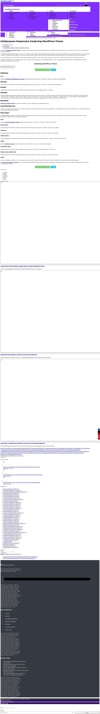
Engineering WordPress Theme (11, 508)
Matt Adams (6, 46)
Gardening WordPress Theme (10, 48)
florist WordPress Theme (55, 448)
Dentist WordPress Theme (10, 501)
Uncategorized (7, 541)
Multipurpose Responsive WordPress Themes (53, 451)
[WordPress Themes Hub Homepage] (7, 565)
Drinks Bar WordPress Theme (11, 502)
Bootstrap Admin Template (10, 493)
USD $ (86, 3)
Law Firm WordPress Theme (10, 522)
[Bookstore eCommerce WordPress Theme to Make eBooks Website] (5, 481)
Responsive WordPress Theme (54, 453)
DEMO (53, 69)
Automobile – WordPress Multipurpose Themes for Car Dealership (20, 557)
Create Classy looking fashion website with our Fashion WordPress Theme (23, 266)
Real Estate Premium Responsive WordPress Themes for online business (23, 474)
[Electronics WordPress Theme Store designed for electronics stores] (5, 465)
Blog (58, 5)
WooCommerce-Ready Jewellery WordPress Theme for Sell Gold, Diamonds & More (14, 674)
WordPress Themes (24, 48)
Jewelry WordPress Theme (10, 520)
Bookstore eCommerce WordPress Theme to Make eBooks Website (21, 482)
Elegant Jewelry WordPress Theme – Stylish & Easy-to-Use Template (14, 668)
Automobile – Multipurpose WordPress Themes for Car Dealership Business (23, 443)
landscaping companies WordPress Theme (15, 451)
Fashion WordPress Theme (10, 510)
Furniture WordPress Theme (10, 514)
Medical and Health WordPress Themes (13, 523)
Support (7, 613)
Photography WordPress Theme (11, 528)
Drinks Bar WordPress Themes (11, 504)
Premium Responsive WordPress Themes (20, 453)
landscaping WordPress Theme (34, 451)
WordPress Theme (16, 454)
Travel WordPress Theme (9, 540)
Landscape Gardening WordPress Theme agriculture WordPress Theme (51, 450)
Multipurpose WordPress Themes (74, 451)
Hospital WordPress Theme (10, 517)
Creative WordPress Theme (41, 448)
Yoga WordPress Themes (9, 547)
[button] (5, 172)
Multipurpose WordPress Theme (11, 526)
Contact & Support (73, 5)
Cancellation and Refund (11, 618)
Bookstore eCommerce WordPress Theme (14, 492)
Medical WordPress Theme (10, 525)
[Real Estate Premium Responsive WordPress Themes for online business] (5, 473)
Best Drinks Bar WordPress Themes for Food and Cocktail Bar (19, 354)
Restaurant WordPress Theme (11, 538)
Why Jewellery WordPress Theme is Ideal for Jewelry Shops (14, 662)
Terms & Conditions (10, 627)
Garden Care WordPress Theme (69, 448)
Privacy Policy (8, 629)
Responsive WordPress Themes (70, 453)
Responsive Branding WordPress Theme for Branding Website (19, 558)
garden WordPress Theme (11, 450)
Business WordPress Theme (8, 448)
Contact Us (8, 624)
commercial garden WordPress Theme (24, 448)
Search (87, 712)
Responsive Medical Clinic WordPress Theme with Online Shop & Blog (15, 671)
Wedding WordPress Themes (10, 543)
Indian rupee (4, 703)
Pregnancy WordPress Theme (11, 531)
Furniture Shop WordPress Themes (12, 513)
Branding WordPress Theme (10, 495)
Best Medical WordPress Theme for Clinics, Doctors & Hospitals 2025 (14, 665)
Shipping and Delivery (10, 621)
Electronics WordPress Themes (11, 507)
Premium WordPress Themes (38, 453)
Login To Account (64, 5)
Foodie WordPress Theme (9, 511)
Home (69, 35)
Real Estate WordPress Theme (11, 535)
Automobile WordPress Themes (11, 490)
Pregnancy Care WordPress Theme (12, 529)
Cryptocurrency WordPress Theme (12, 499)
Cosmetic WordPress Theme (10, 498)
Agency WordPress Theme (10, 489)
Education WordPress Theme (10, 505)
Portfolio (7, 616)
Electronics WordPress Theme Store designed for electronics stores (21, 467)
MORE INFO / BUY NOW (42, 69)
